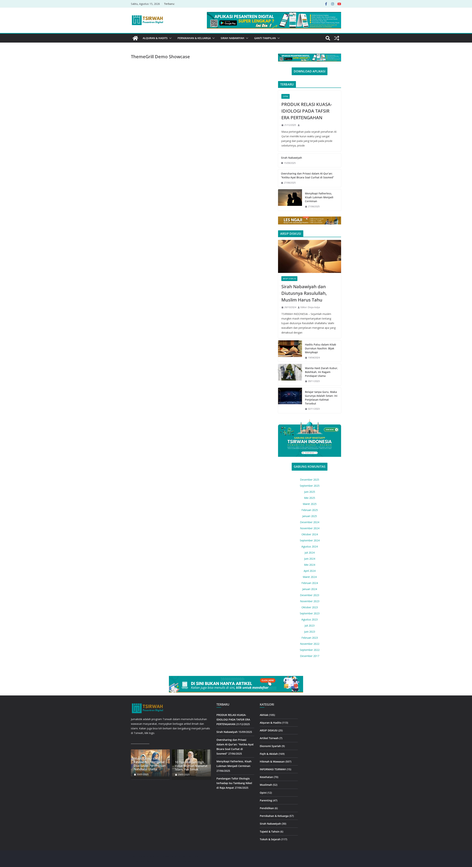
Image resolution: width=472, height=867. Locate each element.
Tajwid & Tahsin (270, 831)
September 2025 (310, 485)
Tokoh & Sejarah (270, 839)
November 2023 (309, 601)
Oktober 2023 (309, 607)
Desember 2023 (309, 595)
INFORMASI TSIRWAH (273, 769)
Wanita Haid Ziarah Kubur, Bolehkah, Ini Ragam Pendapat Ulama (321, 372)
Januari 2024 (309, 589)
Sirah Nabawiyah (232, 38)
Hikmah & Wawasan (272, 761)
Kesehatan (266, 777)
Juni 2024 (309, 558)
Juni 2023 (309, 631)
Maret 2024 (310, 577)
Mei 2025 (309, 498)
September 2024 (310, 540)
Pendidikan (267, 808)
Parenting (266, 800)
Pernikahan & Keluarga (194, 38)
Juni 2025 (309, 491)
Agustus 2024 (309, 546)
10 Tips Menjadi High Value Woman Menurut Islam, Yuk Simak (191, 765)
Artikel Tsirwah (269, 738)
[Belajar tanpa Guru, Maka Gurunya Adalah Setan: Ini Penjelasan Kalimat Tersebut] (290, 400)
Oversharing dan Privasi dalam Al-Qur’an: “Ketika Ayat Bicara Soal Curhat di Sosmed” (307, 175)
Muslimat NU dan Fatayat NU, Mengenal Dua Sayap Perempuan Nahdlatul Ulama (150, 764)
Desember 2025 (309, 479)
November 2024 (309, 528)
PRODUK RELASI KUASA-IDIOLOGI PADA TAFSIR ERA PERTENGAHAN (306, 111)
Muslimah (266, 784)
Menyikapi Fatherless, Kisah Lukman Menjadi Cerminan (319, 197)
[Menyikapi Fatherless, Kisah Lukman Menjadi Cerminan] (290, 200)
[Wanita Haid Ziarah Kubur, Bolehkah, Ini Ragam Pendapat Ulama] (290, 374)
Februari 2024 (309, 583)
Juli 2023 (310, 625)
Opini (285, 96)
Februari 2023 (309, 637)
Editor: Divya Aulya (310, 307)
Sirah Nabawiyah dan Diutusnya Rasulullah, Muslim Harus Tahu (304, 293)
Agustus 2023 (309, 619)
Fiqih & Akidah (269, 754)
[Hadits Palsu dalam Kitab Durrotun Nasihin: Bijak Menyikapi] (290, 351)
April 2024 (309, 571)
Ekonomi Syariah (270, 746)
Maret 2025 (310, 504)
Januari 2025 (309, 516)
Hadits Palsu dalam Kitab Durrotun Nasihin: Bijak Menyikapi (320, 348)
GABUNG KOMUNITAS (309, 467)
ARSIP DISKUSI (289, 278)
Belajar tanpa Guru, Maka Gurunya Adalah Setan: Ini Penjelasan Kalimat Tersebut (321, 397)
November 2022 (309, 644)
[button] (170, 38)
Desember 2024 (309, 522)
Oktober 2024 (309, 534)
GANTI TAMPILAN (265, 38)
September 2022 (310, 650)
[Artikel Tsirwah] (135, 38)
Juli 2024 (310, 552)
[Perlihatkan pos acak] (336, 38)
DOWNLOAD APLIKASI (309, 71)
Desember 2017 (309, 656)
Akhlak (264, 715)
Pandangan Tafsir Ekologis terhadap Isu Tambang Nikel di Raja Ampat (234, 783)
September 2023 (310, 613)
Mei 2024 (309, 564)
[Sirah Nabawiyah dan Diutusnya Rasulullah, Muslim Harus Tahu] (309, 256)
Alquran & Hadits (155, 38)
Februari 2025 (309, 510)
